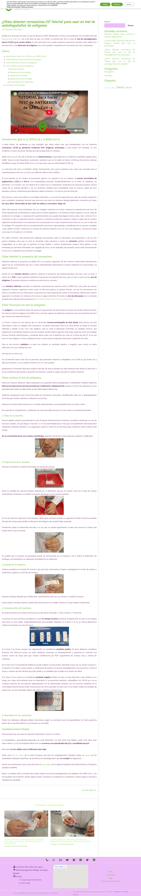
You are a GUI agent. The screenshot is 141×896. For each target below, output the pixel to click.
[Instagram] (74, 860)
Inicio (110, 872)
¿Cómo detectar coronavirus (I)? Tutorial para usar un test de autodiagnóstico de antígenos (119, 61)
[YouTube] (67, 860)
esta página (46, 764)
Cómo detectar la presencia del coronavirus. (24, 59)
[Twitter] (87, 860)
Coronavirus (107, 87)
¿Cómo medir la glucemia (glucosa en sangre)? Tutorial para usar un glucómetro (71, 840)
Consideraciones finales (15, 85)
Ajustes (128, 4)
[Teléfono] (47, 860)
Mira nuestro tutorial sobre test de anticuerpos (53, 299)
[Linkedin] (94, 860)
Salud (120, 87)
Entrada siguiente (90, 790)
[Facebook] (80, 860)
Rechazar (117, 4)
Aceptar (105, 4)
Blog (110, 878)
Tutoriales (7, 846)
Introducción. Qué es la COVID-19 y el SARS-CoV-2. (26, 56)
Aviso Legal (17, 893)
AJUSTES (54, 5)
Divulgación (109, 72)
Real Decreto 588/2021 (11, 39)
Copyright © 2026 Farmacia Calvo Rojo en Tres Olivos (93, 892)
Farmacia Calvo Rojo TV (110, 881)
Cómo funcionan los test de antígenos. (21, 63)
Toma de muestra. (17, 69)
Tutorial (128, 87)
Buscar (107, 22)
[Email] (60, 860)
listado (87, 755)
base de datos (17, 755)
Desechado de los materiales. (22, 82)
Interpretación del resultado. (21, 79)
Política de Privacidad (32, 893)
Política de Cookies (50, 893)
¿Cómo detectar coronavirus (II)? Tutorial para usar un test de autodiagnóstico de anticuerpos (23, 841)
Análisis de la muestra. (19, 75)
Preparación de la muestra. (20, 72)
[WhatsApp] (54, 860)
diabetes (113, 87)
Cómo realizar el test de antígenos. (20, 66)
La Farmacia (110, 875)
